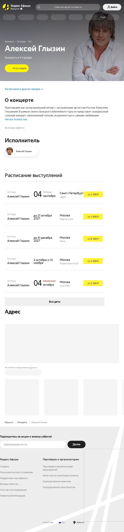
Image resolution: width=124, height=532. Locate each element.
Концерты (22, 422)
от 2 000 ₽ (93, 194)
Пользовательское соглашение (16, 472)
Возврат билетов (9, 484)
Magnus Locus (66, 219)
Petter (63, 241)
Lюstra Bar (65, 285)
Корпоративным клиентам (57, 481)
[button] (103, 17)
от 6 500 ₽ (93, 238)
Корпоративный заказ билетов (59, 487)
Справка (4, 466)
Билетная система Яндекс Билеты (61, 475)
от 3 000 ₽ (93, 216)
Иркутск (9, 422)
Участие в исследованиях (13, 490)
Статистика (48, 522)
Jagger (63, 197)
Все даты (54, 301)
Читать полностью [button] (16, 119)
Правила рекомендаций (12, 495)
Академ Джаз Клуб (69, 263)
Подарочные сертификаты (14, 478)
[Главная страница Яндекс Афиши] (6, 7)
